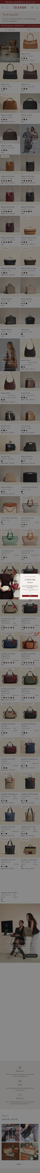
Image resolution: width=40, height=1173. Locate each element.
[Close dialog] (39, 574)
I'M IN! (30, 595)
